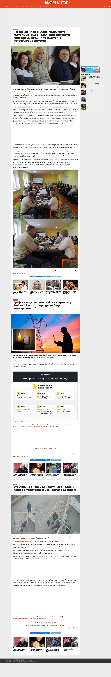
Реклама (39, 6)
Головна (7, 6)
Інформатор (22, 360)
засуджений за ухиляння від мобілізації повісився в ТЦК (46, 617)
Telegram (49, 448)
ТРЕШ (26, 6)
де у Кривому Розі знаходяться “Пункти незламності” (46, 426)
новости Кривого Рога (21, 273)
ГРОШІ (22, 6)
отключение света (23, 456)
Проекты (46, 6)
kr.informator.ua (19, 661)
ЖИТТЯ (12, 6)
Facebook (44, 448)
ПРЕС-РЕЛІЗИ (32, 6)
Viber (55, 448)
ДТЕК (35, 360)
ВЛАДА (17, 6)
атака (17, 456)
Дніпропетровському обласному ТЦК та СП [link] (25, 541)
